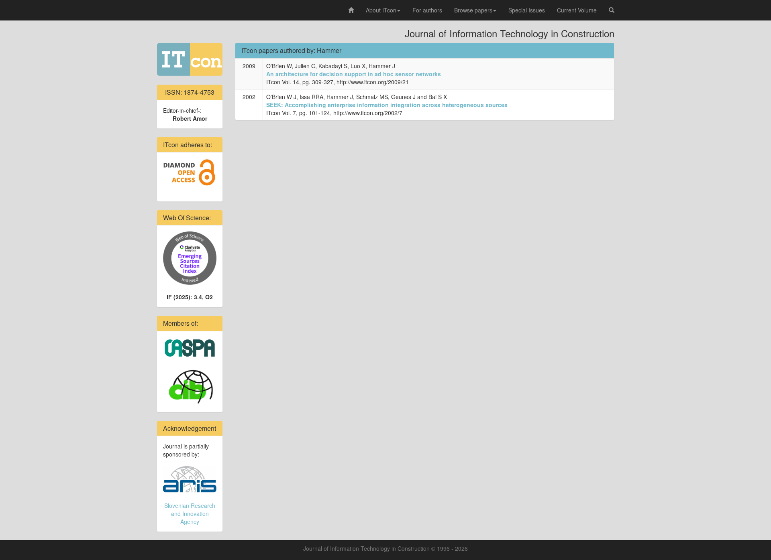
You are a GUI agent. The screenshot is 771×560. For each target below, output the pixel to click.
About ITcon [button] (381, 10)
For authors (427, 10)
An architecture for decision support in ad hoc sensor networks (353, 74)
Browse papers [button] (473, 10)
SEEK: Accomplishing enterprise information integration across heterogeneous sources (387, 105)
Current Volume (577, 10)
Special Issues (526, 10)
